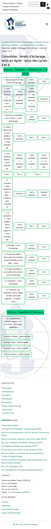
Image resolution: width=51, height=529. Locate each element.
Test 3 (37, 174)
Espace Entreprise (10, 9)
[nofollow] (47, 5)
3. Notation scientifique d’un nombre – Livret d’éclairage (13, 118)
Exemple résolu (43, 194)
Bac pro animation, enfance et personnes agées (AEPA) (24, 439)
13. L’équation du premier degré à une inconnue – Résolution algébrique (13, 323)
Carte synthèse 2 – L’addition (31, 161)
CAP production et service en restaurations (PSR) (21, 449)
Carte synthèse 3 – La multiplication (44, 161)
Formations (6, 395)
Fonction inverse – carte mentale (16, 354)
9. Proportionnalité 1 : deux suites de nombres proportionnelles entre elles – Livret (13, 259)
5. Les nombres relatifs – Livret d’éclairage (7, 161)
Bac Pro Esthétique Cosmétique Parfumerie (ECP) (21, 442)
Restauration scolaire (10, 509)
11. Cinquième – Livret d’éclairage (13, 282)
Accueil (4, 42)
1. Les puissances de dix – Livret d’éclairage (13, 81)
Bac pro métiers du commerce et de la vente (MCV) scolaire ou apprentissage (22, 455)
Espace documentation (11, 513)
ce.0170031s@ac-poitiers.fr (19, 492)
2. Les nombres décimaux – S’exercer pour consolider (7, 99)
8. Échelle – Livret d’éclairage (13, 247)
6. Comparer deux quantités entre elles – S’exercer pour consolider (7, 194)
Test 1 (31, 137)
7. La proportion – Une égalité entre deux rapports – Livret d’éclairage (7, 226)
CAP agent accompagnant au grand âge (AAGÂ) (21, 429)
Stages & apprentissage (11, 406)
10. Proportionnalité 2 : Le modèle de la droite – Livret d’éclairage (13, 272)
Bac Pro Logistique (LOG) (12, 466)
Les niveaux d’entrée (9, 45)
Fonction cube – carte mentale (15, 348)
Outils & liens (14, 42)
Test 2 (44, 137)
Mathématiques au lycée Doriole (35, 42)
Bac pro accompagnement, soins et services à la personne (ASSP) (25, 434)
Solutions (44, 99)
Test (44, 81)
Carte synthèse (31, 81)
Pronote (4, 502)
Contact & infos (7, 413)
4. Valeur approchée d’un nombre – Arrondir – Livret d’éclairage (7, 137)
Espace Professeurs (11, 6)
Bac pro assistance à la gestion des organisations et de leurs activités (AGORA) (24, 461)
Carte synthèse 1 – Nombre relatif (19, 161)
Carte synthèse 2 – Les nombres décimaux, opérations (31, 99)
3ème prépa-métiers (9, 425)
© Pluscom (18, 524)
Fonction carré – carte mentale (16, 342)
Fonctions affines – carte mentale (17, 336)
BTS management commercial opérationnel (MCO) (22, 470)
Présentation (6, 388)
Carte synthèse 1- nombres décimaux (19, 99)
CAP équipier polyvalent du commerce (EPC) (19, 446)
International (6, 399)
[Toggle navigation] (47, 24)
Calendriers (6, 505)
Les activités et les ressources (32, 45)
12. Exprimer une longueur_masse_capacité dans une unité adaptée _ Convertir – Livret (13, 295)
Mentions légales (31, 524)
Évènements (6, 402)
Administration (7, 391)
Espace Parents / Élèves (13, 3)
